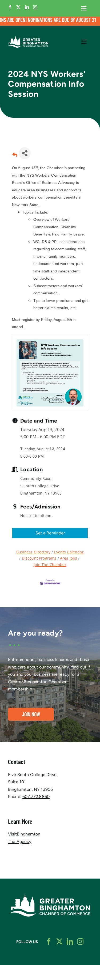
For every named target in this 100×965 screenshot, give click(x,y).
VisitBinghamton (24, 834)
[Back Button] (14, 154)
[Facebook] (10, 7)
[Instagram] (35, 7)
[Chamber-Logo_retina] (50, 896)
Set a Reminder (50, 532)
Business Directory (33, 551)
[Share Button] (25, 153)
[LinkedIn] (27, 7)
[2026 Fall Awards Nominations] (50, 21)
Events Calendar (68, 551)
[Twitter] (18, 7)
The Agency (19, 841)
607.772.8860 (36, 796)
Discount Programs (39, 558)
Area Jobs (68, 558)
